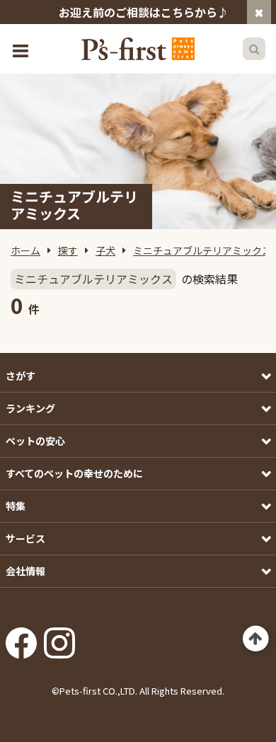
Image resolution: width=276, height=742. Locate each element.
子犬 (105, 250)
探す (68, 250)
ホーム (25, 250)
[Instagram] (59, 638)
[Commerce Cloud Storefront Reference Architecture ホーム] (138, 48)
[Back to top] (256, 639)
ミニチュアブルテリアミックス (202, 250)
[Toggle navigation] (22, 49)
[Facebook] (21, 638)
